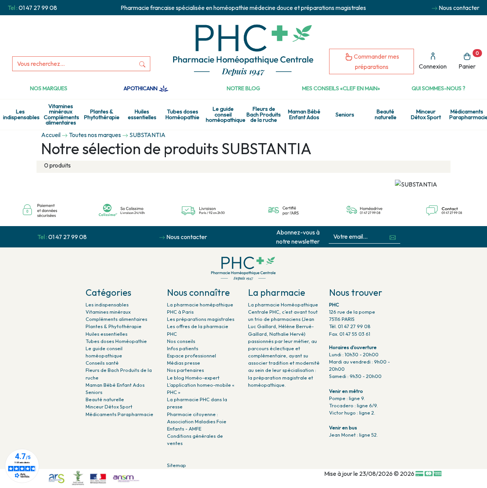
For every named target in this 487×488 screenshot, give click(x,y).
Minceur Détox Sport (426, 114)
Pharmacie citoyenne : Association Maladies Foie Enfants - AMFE (196, 421)
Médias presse (183, 363)
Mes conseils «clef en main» (341, 88)
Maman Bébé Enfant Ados (304, 114)
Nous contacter (459, 7)
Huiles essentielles (142, 114)
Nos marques (48, 88)
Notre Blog (243, 88)
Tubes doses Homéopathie (182, 114)
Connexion (433, 66)
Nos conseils (181, 341)
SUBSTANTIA (147, 135)
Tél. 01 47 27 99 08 (350, 326)
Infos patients (182, 348)
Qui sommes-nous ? (438, 88)
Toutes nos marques (95, 135)
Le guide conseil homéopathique (225, 114)
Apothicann (141, 88)
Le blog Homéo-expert (193, 378)
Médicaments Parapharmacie (468, 114)
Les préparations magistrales (200, 319)
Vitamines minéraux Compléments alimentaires (61, 114)
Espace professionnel (191, 355)
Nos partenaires (185, 370)
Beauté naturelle (385, 114)
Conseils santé (102, 363)
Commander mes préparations (376, 61)
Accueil (50, 135)
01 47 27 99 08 (38, 7)
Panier (468, 60)
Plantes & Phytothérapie (101, 114)
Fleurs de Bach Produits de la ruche (264, 114)
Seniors (345, 114)
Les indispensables (21, 114)
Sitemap (176, 465)
